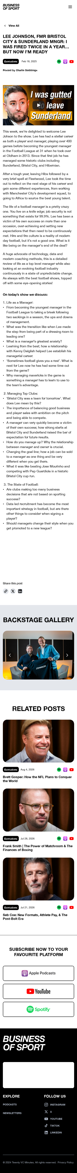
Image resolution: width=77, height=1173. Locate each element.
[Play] (38, 105)
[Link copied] (6, 591)
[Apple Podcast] (65, 61)
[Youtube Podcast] (71, 61)
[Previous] (10, 655)
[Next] (67, 655)
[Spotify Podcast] (59, 61)
